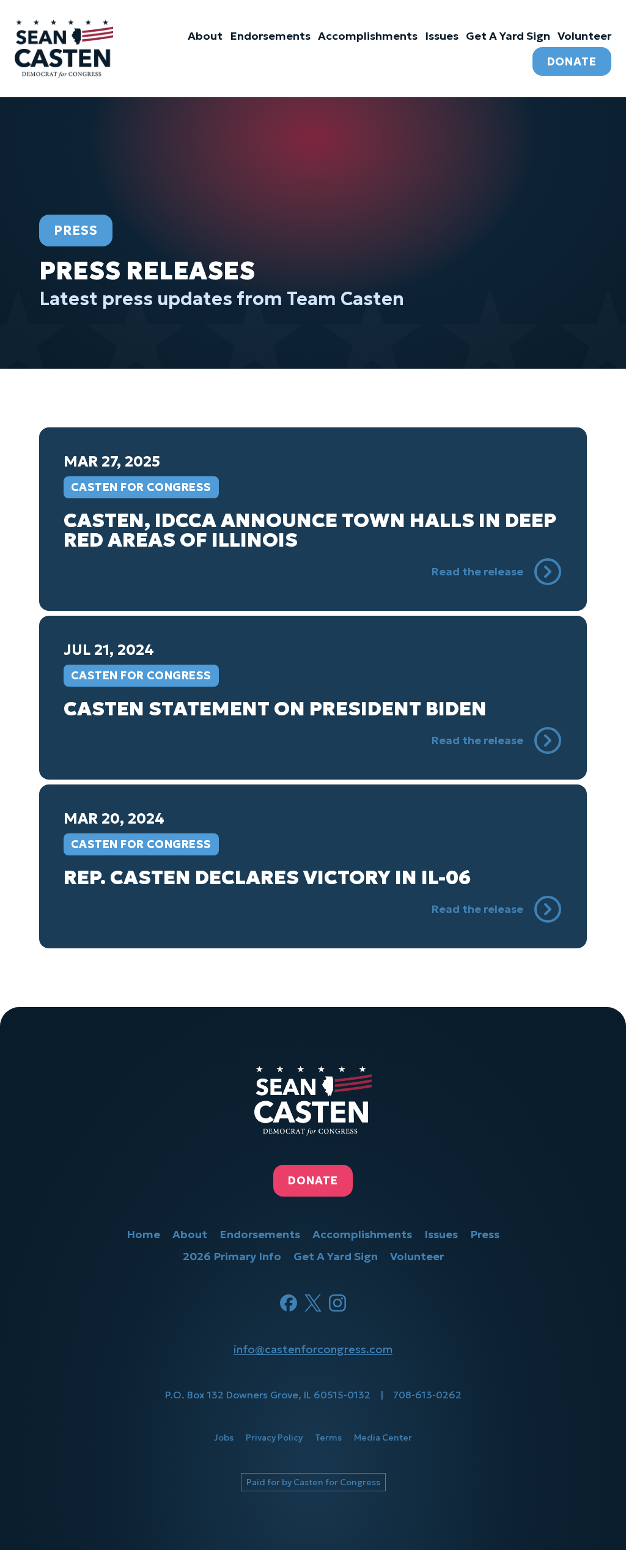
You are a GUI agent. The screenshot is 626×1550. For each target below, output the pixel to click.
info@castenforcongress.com (313, 1349)
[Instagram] (337, 1303)
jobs (224, 1437)
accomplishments (368, 36)
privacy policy (274, 1437)
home (143, 1234)
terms (328, 1437)
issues (441, 36)
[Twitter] (313, 1303)
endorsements (270, 36)
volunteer (584, 36)
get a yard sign (508, 36)
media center (383, 1437)
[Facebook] (288, 1303)
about (205, 36)
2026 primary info (232, 1256)
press (484, 1234)
